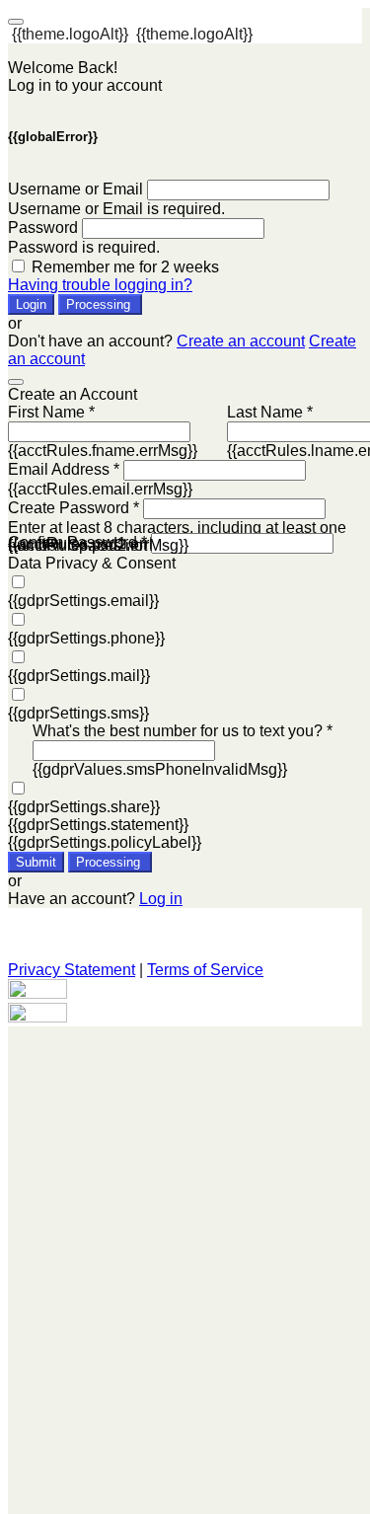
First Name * (51, 412)
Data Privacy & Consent (92, 563)
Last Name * (270, 412)
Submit (36, 862)
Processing (100, 304)
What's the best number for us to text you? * (183, 730)
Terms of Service (205, 969)
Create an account (241, 341)
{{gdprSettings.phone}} (86, 638)
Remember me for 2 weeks (125, 267)
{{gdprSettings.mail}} (79, 675)
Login (31, 304)
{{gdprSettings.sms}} (78, 713)
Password (43, 227)
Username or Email (75, 189)
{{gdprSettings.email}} (83, 600)
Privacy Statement (71, 969)
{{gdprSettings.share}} (84, 806)
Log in (161, 898)
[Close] (16, 382)
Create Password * (73, 507)
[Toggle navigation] (16, 22)
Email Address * (63, 469)
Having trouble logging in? (100, 284)
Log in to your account (85, 85)
